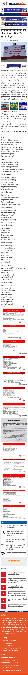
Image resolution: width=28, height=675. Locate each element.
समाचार (6, 611)
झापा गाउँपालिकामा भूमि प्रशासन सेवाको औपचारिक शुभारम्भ (17, 606)
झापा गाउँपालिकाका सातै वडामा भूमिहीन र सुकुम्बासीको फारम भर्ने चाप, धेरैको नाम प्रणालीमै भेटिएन (16, 547)
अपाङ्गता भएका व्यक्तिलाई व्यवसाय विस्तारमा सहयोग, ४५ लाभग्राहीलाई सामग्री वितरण (15, 533)
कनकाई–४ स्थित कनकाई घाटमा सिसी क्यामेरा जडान (16, 527)
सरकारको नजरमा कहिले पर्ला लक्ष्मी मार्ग (16, 553)
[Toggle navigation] (3, 14)
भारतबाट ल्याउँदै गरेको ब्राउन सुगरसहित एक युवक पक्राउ (16, 540)
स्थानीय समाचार (20, 611)
